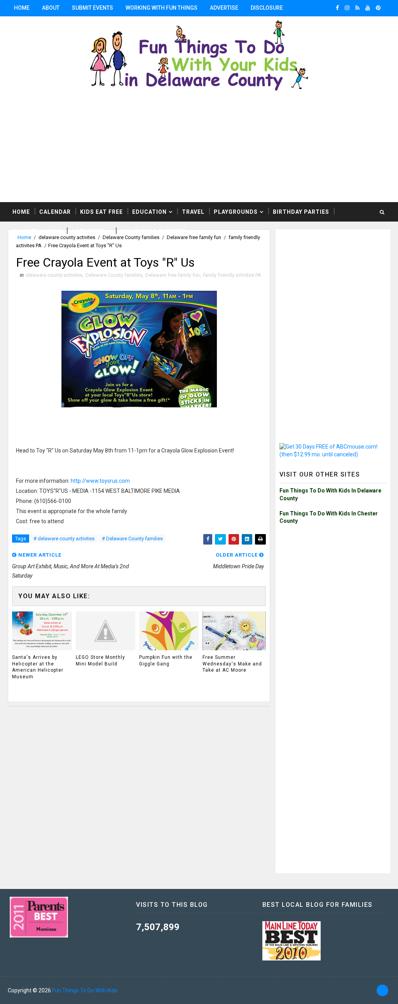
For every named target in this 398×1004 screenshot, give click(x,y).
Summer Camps (37, 231)
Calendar (55, 212)
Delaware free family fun (172, 275)
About (50, 8)
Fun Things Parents (153, 231)
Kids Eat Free (101, 212)
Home (22, 8)
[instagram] (347, 8)
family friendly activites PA (232, 275)
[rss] (357, 8)
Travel (193, 212)
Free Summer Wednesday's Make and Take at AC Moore (232, 664)
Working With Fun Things (161, 8)
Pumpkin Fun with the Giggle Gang (165, 661)
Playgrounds (236, 212)
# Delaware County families (132, 538)
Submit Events (92, 8)
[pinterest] (378, 8)
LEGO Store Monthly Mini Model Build (100, 661)
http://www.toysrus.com (100, 481)
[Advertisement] (199, 147)
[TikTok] (382, 990)
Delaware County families (114, 275)
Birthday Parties (301, 212)
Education (149, 212)
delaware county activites (54, 275)
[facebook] (337, 8)
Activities (88, 231)
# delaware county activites (63, 538)
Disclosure (267, 8)
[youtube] (367, 8)
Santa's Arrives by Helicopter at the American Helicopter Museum (37, 667)
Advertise (224, 8)
